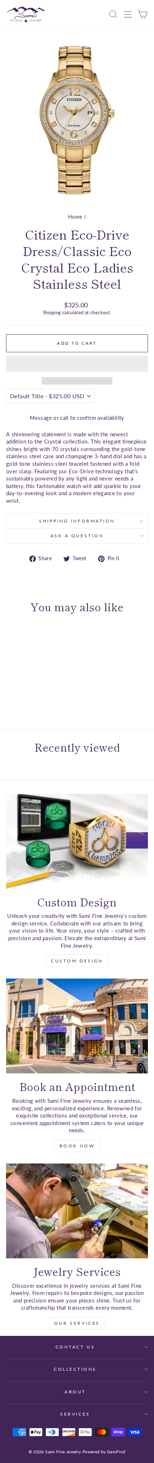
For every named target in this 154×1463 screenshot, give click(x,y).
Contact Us (75, 1347)
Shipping (52, 312)
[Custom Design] (77, 841)
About (75, 1391)
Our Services (77, 1323)
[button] (77, 364)
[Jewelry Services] (77, 1211)
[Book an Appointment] (77, 1026)
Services (75, 1414)
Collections (75, 1369)
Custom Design (77, 960)
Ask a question (77, 535)
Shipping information (77, 521)
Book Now (77, 1145)
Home (75, 217)
